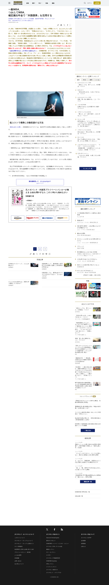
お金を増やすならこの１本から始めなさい (23, 20)
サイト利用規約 (18, 546)
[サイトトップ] (18, 3)
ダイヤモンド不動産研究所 (53, 558)
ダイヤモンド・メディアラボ (53, 572)
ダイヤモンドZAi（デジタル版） (54, 546)
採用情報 (83, 543)
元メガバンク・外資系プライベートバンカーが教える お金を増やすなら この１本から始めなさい (47, 191)
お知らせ (83, 546)
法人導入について (19, 564)
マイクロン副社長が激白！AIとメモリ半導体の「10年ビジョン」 (88, 413)
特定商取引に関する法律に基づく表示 (24, 549)
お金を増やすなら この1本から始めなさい (23, 51)
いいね (97, 80)
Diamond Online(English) (52, 537)
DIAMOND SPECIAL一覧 (82, 492)
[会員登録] (97, 3)
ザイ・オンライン (50, 552)
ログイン (89, 3)
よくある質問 (18, 555)
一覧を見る (88, 430)
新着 (27, 3)
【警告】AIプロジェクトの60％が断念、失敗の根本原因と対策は (88, 401)
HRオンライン (50, 564)
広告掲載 (17, 558)
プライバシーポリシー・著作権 (22, 552)
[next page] (45, 249)
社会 (9, 20)
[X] (47, 529)
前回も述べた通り (15, 127)
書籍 (53, 3)
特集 (47, 3)
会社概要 (83, 540)
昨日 (84, 80)
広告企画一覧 (79, 496)
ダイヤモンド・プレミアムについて (24, 540)
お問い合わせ (18, 561)
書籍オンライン (50, 549)
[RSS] (62, 529)
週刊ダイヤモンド (50, 540)
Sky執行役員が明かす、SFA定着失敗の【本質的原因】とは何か (88, 419)
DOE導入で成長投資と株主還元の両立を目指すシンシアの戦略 (88, 424)
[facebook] (54, 529)
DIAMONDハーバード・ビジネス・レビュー (57, 543)
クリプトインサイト (51, 566)
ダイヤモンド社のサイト (53, 534)
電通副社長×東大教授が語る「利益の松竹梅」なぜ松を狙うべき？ (88, 407)
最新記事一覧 (88, 482)
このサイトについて (20, 537)
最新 (78, 80)
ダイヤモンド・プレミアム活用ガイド (24, 543)
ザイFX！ (48, 555)
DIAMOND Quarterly (51, 561)
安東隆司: (31, 18)
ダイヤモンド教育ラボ (52, 569)
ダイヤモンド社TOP (86, 537)
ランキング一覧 (87, 168)
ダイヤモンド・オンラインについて (24, 534)
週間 (91, 80)
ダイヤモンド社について (88, 534)
